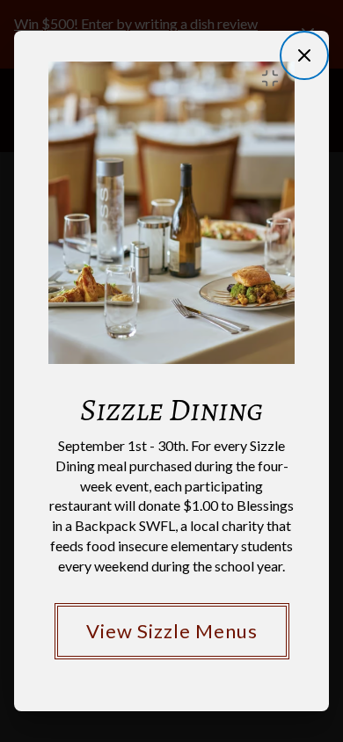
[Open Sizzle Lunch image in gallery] (275, 78)
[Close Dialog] (304, 55)
